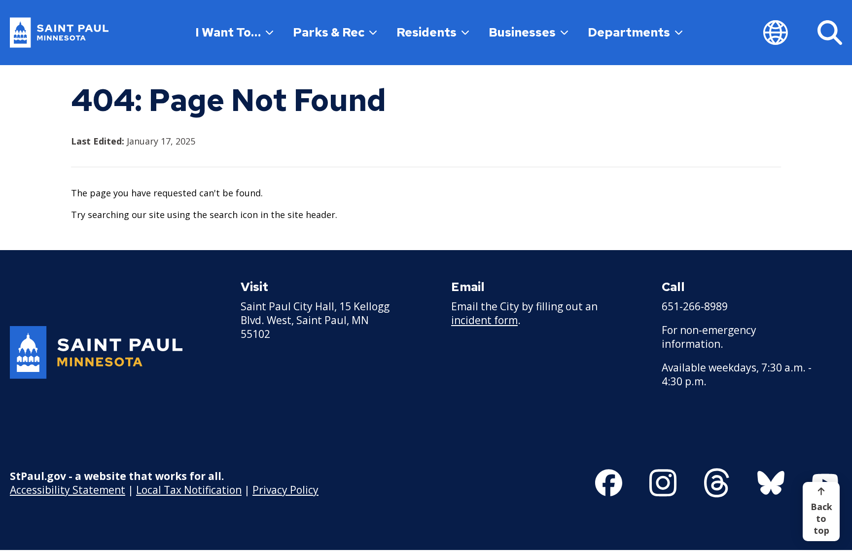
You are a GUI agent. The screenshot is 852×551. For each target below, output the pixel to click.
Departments (629, 32)
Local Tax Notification (189, 490)
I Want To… (228, 32)
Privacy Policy (285, 490)
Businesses (522, 32)
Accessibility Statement (67, 490)
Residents (426, 32)
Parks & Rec (328, 32)
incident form (484, 320)
